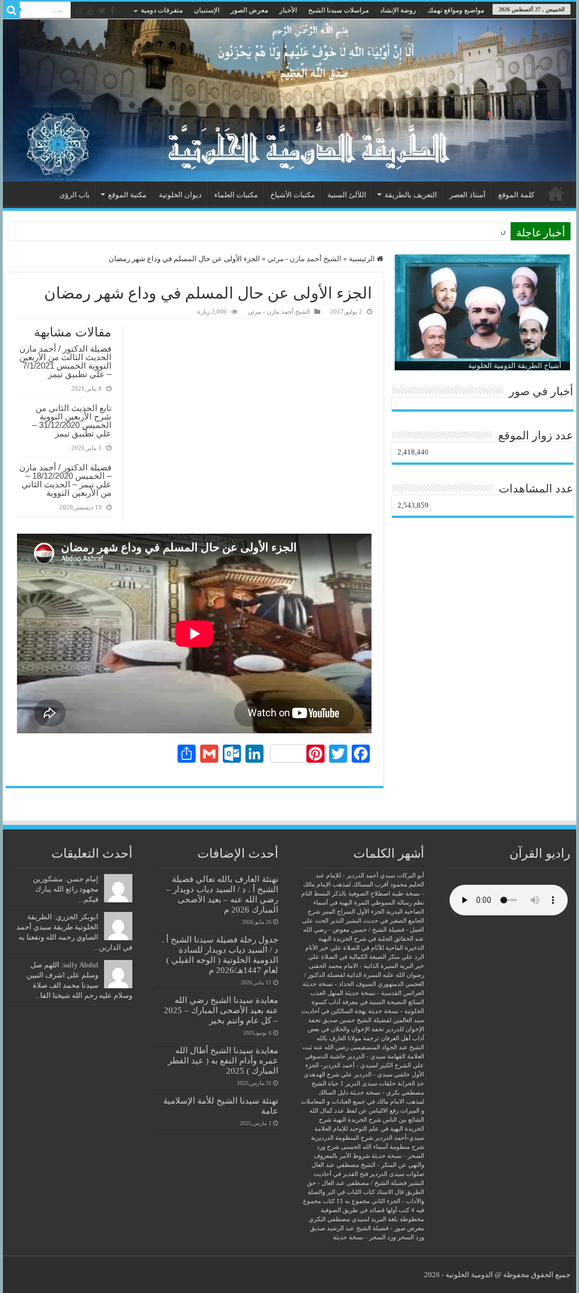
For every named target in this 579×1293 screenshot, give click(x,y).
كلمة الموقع (516, 195)
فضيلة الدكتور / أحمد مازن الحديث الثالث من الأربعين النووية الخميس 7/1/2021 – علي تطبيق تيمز (65, 361)
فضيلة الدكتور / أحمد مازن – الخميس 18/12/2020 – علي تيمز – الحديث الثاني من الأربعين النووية (65, 480)
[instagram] (79, 11)
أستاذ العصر (468, 195)
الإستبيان (206, 10)
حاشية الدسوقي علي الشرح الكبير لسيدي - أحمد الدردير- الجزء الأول (364, 1065)
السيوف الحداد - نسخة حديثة (339, 984)
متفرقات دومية (162, 10)
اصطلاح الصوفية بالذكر (361, 893)
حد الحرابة (410, 1083)
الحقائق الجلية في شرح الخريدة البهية (365, 939)
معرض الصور (249, 10)
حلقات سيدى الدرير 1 (368, 1083)
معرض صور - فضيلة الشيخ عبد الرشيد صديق (367, 1228)
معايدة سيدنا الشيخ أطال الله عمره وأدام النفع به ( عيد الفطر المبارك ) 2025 (223, 1060)
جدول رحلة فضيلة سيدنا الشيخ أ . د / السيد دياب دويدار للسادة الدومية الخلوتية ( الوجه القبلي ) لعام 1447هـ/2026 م (220, 955)
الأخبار (288, 10)
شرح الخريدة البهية (357, 1120)
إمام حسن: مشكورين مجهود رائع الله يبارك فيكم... (65, 889)
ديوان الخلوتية (180, 195)
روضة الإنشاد (398, 10)
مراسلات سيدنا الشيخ (338, 10)
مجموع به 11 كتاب (346, 1201)
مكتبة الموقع (127, 195)
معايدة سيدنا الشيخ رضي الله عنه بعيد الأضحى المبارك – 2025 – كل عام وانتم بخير (221, 1010)
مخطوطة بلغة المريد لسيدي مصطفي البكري (366, 1219)
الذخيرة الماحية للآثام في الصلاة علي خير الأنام (364, 948)
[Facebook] (112, 11)
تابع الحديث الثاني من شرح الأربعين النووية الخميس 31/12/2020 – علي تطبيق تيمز (71, 420)
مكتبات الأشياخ (292, 195)
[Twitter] (102, 11)
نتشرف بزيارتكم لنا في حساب (460, 231)
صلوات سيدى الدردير (397, 1174)
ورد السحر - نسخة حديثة (364, 1237)
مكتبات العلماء (236, 195)
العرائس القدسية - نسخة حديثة (384, 993)
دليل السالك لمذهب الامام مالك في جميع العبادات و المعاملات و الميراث (362, 1101)
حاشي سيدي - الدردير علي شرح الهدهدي (357, 1074)
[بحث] (11, 10)
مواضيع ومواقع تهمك (455, 10)
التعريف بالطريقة (410, 195)
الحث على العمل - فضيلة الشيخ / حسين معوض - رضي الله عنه (363, 930)
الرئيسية (556, 193)
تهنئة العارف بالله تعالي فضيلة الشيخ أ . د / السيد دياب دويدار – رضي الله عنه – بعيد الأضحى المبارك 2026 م (222, 894)
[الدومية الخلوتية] (289, 100)
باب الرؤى (74, 195)
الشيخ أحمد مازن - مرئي (304, 258)
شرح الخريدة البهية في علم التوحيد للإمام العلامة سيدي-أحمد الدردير (369, 1129)
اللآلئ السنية (346, 195)
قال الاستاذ (390, 1192)
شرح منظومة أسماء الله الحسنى (382, 1147)
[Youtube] (90, 11)
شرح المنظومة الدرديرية (342, 1138)
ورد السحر (410, 1237)
